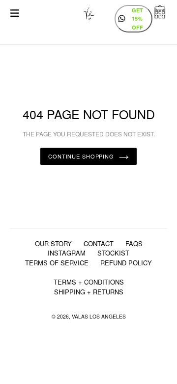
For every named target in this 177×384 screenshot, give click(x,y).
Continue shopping (81, 156)
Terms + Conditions (89, 282)
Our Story (53, 243)
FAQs (134, 243)
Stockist (113, 252)
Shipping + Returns (88, 291)
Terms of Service (56, 262)
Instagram (67, 252)
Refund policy (126, 262)
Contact (99, 243)
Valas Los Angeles (99, 316)
